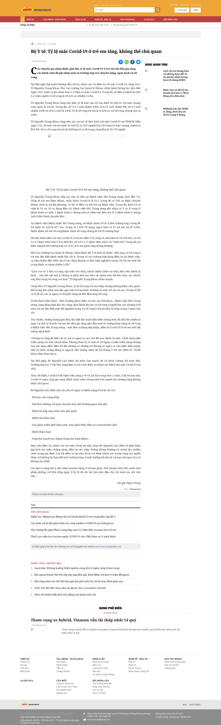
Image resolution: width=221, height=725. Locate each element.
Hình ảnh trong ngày (175, 661)
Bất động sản (170, 19)
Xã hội (23, 664)
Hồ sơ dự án (135, 668)
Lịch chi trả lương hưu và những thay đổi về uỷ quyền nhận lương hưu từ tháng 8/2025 (176, 75)
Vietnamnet (135, 489)
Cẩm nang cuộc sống (66, 686)
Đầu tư (132, 661)
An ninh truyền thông (103, 674)
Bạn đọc (96, 671)
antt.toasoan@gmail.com (108, 546)
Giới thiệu (196, 5)
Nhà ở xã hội (98, 692)
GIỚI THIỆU (195, 704)
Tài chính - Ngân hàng (54, 19)
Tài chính (61, 661)
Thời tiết (174, 5)
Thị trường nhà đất (102, 683)
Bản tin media (172, 664)
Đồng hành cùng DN (139, 671)
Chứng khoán (63, 671)
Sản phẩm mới (63, 689)
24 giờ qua (182, 10)
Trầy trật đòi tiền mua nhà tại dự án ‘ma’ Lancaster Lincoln (68, 588)
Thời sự (30, 19)
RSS (185, 704)
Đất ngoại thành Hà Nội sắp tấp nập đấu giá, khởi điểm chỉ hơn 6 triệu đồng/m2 (80, 574)
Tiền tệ (59, 668)
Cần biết (61, 680)
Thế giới (24, 668)
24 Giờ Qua (149, 19)
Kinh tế (132, 664)
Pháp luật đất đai (101, 686)
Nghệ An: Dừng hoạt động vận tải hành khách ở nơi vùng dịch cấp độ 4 (73, 516)
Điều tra (96, 664)
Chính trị (24, 661)
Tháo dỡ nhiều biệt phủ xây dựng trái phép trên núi (63, 594)
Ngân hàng (62, 664)
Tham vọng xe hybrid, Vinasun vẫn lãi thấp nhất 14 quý (83, 619)
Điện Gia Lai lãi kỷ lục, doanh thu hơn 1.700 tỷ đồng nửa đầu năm (176, 92)
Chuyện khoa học (65, 683)
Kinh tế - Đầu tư (103, 19)
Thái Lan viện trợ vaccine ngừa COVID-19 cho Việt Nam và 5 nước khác (73, 536)
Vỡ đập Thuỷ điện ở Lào (89, 25)
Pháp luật (80, 19)
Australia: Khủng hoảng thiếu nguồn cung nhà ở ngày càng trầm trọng (75, 568)
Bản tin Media (127, 19)
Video (195, 10)
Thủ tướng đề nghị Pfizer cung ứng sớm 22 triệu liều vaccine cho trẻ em (73, 530)
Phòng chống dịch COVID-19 (115, 25)
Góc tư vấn (97, 689)
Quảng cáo (61, 692)
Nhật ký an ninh (100, 661)
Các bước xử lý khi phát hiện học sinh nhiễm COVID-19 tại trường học (72, 523)
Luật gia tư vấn (100, 668)
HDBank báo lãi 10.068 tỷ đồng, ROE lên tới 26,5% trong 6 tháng (175, 111)
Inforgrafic (170, 668)
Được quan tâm (156, 64)
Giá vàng (184, 5)
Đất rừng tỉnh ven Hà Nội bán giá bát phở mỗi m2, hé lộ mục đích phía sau (77, 581)
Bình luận (25, 671)
